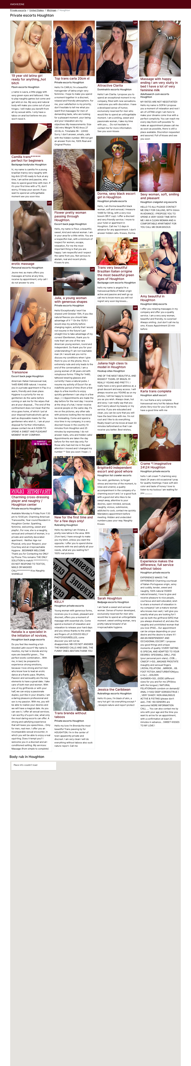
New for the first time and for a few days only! (73, 519)
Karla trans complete (155, 391)
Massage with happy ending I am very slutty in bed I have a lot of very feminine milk (159, 84)
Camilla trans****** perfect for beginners (27, 158)
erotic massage (22, 264)
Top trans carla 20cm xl (71, 78)
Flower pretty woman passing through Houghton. (70, 216)
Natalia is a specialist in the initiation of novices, (29, 633)
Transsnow (19, 372)
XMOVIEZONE (17, 4)
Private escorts (18, 10)
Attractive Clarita (110, 85)
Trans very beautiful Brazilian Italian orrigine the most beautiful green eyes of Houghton (115, 273)
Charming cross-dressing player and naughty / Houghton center (30, 500)
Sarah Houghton (109, 598)
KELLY (59, 602)
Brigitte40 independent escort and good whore (115, 469)
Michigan (51, 10)
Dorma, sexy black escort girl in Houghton (116, 195)
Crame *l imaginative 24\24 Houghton (155, 465)
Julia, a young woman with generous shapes (70, 300)
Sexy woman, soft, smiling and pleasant (159, 196)
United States (36, 10)
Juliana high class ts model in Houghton (112, 365)
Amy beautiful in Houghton (152, 298)
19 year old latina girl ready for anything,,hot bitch (28, 79)
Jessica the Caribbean (113, 689)
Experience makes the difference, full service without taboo (157, 565)
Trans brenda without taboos (70, 715)
